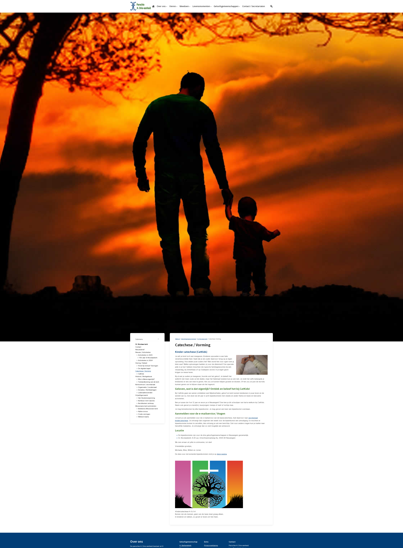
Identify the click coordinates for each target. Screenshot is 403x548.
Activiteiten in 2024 (145, 360)
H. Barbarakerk (185, 545)
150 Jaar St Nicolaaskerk (148, 358)
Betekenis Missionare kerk (148, 409)
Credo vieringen (144, 414)
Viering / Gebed (141, 363)
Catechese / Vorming (143, 371)
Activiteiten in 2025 (145, 355)
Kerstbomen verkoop (146, 403)
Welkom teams (143, 417)
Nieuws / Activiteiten (143, 352)
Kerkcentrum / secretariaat (145, 385)
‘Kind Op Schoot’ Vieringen (148, 366)
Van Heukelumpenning (146, 398)
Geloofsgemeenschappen (188, 339)
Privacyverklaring (211, 545)
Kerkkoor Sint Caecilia (146, 401)
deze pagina (222, 454)
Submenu (139, 339)
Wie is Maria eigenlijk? (146, 379)
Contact (138, 347)
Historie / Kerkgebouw (143, 376)
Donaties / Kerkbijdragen (147, 390)
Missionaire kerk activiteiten (145, 406)
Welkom (177, 339)
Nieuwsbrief (139, 350)
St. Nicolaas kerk (141, 344)
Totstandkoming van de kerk (148, 382)
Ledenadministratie (145, 393)
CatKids (141, 374)
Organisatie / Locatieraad (147, 387)
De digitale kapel (144, 368)
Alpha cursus (143, 411)
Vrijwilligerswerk (141, 395)
